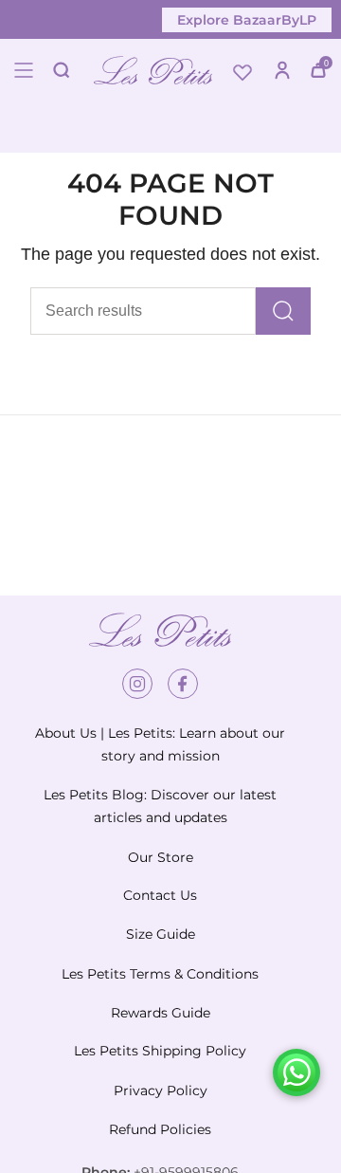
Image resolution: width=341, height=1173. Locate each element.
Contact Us (160, 895)
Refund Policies (160, 1129)
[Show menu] (24, 70)
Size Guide (160, 934)
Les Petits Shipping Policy (160, 1050)
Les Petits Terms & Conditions (160, 973)
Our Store (160, 857)
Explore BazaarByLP (246, 19)
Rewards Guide (160, 1012)
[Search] (283, 311)
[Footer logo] (160, 630)
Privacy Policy (160, 1090)
